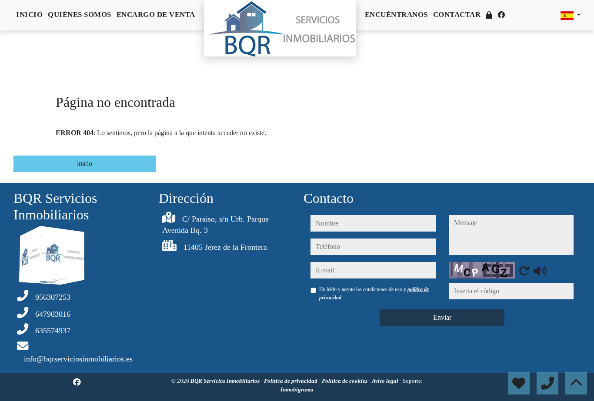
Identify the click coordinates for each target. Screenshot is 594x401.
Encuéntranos (396, 14)
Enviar (442, 317)
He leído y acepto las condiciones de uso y (374, 293)
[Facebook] (501, 15)
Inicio (29, 14)
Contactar (457, 14)
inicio (84, 163)
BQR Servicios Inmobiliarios (225, 381)
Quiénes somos (79, 14)
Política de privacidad (291, 381)
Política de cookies (345, 381)
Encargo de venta (156, 14)
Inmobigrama (297, 389)
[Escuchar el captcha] (540, 270)
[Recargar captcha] (524, 270)
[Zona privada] (489, 15)
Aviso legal (386, 381)
